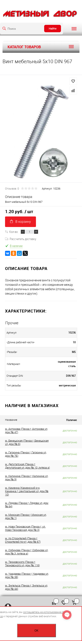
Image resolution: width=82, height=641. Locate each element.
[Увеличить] (41, 132)
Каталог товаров (24, 46)
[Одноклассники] (13, 253)
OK (36, 630)
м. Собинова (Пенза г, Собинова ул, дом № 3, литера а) (26, 552)
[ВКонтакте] (7, 253)
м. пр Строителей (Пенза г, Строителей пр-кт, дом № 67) (23, 540)
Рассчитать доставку (23, 239)
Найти (52, 28)
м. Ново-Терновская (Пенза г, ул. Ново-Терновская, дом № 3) (25, 528)
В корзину (23, 222)
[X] (25, 253)
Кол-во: (13, 232)
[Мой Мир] (19, 253)
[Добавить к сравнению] (73, 90)
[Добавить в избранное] (73, 81)
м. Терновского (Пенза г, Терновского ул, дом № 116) (22, 563)
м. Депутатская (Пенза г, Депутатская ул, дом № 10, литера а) (27, 466)
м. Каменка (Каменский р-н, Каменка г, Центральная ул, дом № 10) (26, 491)
